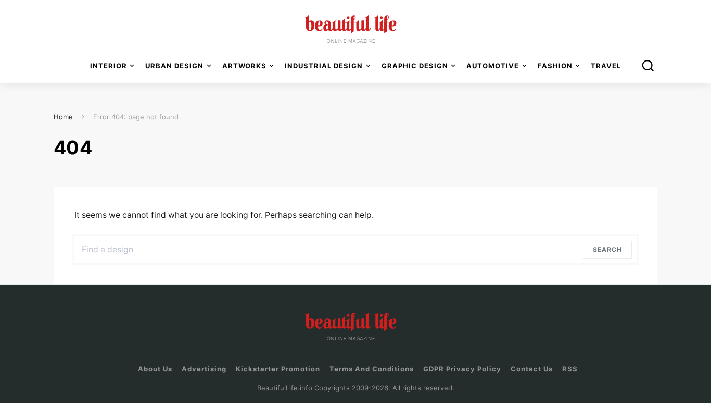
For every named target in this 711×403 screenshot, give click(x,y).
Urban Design (174, 66)
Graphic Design (415, 66)
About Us (155, 368)
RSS (570, 368)
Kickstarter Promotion (278, 368)
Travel (606, 66)
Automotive (492, 66)
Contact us (532, 368)
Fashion (555, 66)
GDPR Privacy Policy (462, 368)
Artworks (244, 66)
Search (610, 249)
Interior (108, 66)
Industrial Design (324, 66)
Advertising (204, 368)
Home (63, 117)
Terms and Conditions (371, 368)
